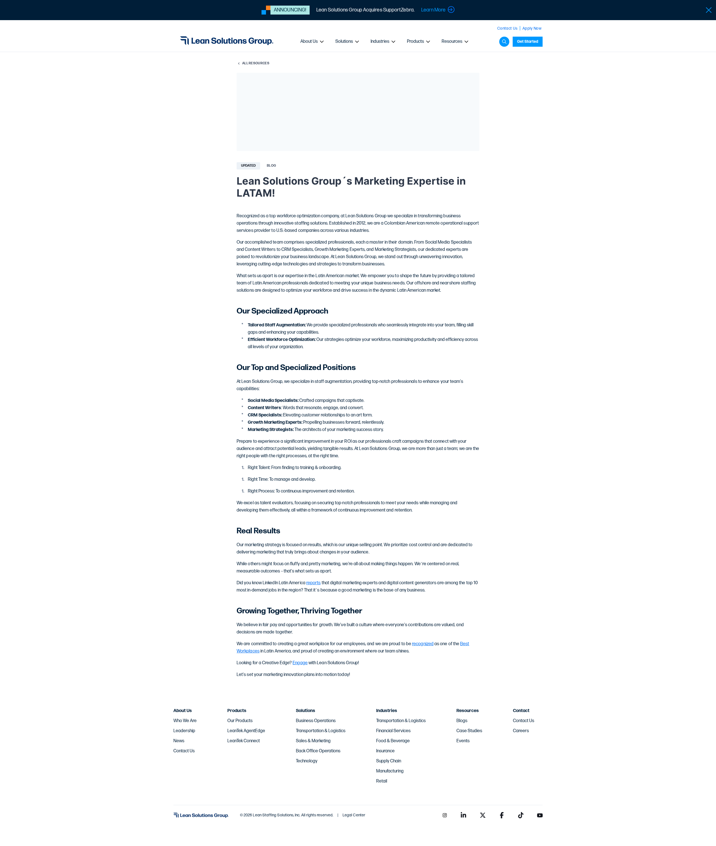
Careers (521, 731)
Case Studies (469, 731)
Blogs (461, 721)
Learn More (433, 10)
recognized (423, 644)
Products (415, 41)
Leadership (184, 731)
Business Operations (316, 721)
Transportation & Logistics (320, 731)
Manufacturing (390, 771)
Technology (306, 761)
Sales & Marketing (313, 741)
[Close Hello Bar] (709, 10)
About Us (309, 41)
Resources (452, 41)
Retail (381, 781)
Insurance (385, 751)
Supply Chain (388, 761)
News (178, 741)
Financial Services (393, 731)
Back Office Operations (318, 751)
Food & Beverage (393, 741)
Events (463, 741)
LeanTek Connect (243, 741)
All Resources (255, 63)
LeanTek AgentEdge (246, 731)
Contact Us (507, 28)
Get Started (527, 41)
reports (313, 583)
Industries (380, 41)
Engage (300, 663)
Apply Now (531, 28)
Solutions (344, 41)
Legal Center (354, 815)
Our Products (240, 721)
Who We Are (185, 721)
